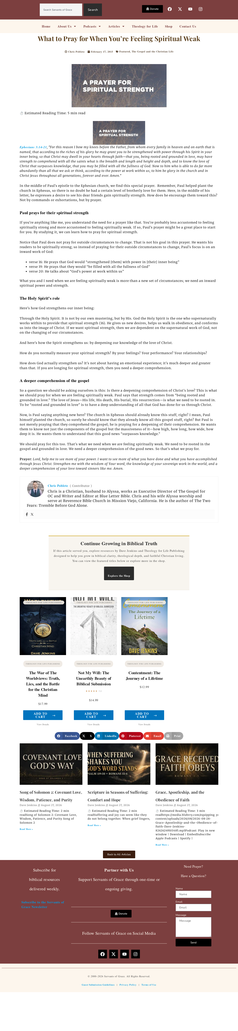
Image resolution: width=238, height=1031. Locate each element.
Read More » (26, 829)
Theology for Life (145, 26)
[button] (67, 736)
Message (181, 915)
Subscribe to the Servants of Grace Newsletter (42, 904)
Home (46, 26)
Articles (114, 26)
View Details (43, 724)
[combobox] (61, 9)
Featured (124, 51)
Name (179, 888)
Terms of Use (148, 984)
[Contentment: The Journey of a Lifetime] (144, 626)
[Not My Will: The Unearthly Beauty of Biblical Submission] (93, 626)
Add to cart (45, 715)
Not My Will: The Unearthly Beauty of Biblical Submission (93, 678)
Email (179, 902)
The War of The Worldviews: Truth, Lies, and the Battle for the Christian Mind (43, 684)
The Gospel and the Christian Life (153, 51)
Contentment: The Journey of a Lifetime (144, 675)
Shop (168, 26)
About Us (64, 26)
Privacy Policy (128, 984)
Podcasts (89, 26)
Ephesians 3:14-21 (33, 147)
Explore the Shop (119, 576)
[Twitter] (32, 514)
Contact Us (187, 26)
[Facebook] (27, 514)
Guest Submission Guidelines (98, 984)
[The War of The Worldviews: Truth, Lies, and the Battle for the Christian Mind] (43, 626)
